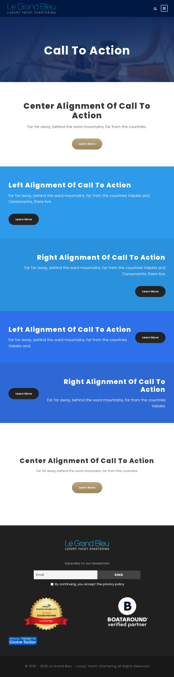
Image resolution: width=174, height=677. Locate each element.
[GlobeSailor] (22, 640)
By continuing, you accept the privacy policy (89, 584)
